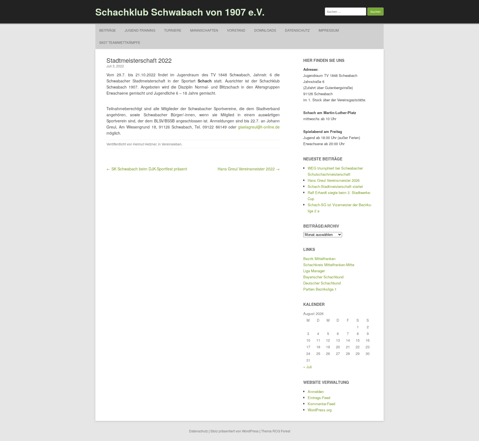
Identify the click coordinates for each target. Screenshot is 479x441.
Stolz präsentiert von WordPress (234, 431)
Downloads (265, 30)
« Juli (307, 366)
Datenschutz (297, 30)
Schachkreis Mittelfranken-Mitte (328, 264)
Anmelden (316, 391)
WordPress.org (320, 409)
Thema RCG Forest (275, 431)
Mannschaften (204, 30)
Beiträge (107, 30)
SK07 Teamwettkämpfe (119, 42)
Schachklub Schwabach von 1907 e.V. (179, 11)
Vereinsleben (172, 144)
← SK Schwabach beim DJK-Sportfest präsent (146, 169)
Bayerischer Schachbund (323, 276)
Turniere (172, 30)
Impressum (329, 30)
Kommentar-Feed (321, 403)
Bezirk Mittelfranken (319, 258)
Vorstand (236, 30)
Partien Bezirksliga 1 (320, 289)
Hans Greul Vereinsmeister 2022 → (249, 169)
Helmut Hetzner (144, 144)
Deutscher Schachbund (322, 283)
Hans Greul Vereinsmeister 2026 (334, 180)
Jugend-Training (140, 30)
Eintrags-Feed (319, 397)
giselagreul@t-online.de (259, 127)
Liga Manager (314, 270)
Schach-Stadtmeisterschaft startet (335, 186)
